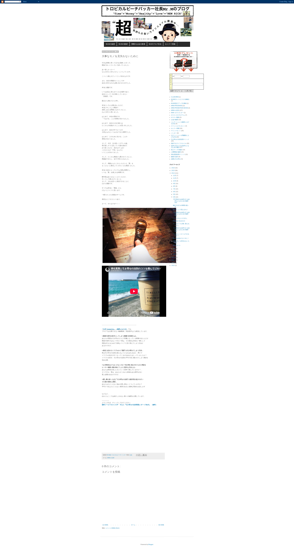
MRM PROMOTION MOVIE (179, 108)
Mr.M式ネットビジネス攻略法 (180, 99)
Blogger (150, 544)
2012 (173, 260)
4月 (174, 197)
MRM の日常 (110, 457)
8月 (174, 186)
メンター (174, 133)
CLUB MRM (175, 97)
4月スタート (177, 245)
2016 (173, 168)
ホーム (133, 525)
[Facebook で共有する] (144, 455)
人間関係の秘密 (176, 152)
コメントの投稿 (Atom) (112, 528)
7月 (174, 189)
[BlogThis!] (139, 455)
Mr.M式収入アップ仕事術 (179, 103)
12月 (174, 175)
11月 (174, 178)
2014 (173, 173)
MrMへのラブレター (177, 112)
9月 (174, 183)
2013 (173, 257)
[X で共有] (141, 455)
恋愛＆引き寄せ (176, 159)
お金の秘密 (174, 119)
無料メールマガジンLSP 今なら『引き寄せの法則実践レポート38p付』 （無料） (129, 405)
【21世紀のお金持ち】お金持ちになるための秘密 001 (181, 229)
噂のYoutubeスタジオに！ (181, 238)
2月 (174, 251)
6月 (174, 191)
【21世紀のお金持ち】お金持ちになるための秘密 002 (181, 214)
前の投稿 (161, 525)
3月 (174, 249)
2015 (173, 170)
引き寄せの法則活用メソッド (180, 139)
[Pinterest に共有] (146, 455)
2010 (173, 265)
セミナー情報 (175, 128)
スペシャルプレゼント (178, 126)
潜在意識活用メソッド (178, 154)
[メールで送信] (137, 455)
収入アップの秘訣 (176, 150)
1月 (174, 254)
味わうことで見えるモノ (180, 209)
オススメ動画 (175, 117)
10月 (174, 181)
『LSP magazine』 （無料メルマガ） (115, 329)
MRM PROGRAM (176, 105)
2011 (173, 263)
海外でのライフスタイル (178, 143)
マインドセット (176, 130)
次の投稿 (105, 525)
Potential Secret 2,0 (179, 221)
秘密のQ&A (174, 157)
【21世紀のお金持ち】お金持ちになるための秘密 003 (181, 200)
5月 (174, 194)
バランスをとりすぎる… (180, 218)
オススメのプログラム (178, 115)
